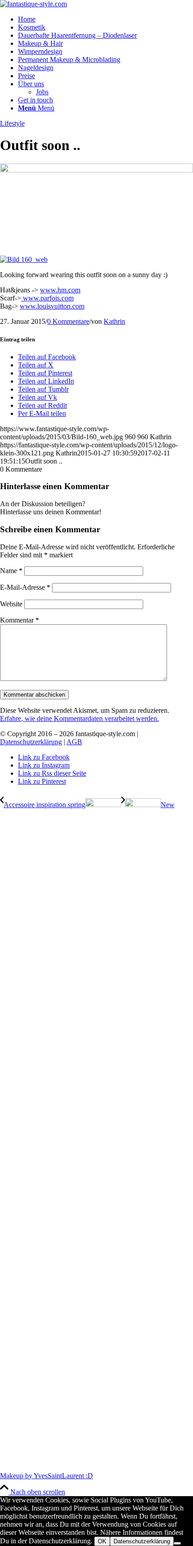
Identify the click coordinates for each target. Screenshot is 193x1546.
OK (102, 1541)
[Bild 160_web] (96, 170)
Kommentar (19, 620)
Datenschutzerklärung (31, 742)
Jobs (42, 92)
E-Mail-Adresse (25, 587)
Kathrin (114, 321)
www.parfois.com (47, 298)
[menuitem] (105, 19)
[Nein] (177, 1543)
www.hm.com (60, 290)
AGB (74, 742)
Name (11, 570)
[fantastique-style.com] (33, 4)
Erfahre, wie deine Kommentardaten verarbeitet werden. (79, 718)
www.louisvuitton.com (52, 306)
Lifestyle (12, 123)
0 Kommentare (68, 321)
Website (11, 604)
